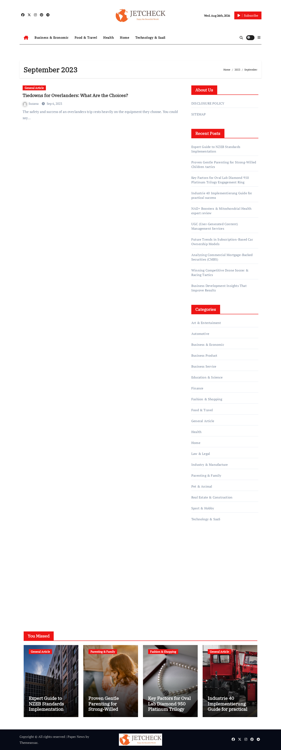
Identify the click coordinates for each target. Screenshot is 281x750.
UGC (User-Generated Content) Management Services (214, 226)
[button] (259, 37)
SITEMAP (198, 114)
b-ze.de (196, 588)
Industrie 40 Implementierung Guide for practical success (227, 706)
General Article (34, 88)
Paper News (76, 736)
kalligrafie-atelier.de (206, 576)
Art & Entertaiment (206, 322)
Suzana (34, 103)
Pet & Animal (201, 486)
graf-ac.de (198, 599)
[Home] (26, 37)
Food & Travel (86, 37)
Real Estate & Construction (211, 497)
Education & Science (207, 377)
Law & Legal (200, 453)
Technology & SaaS (150, 37)
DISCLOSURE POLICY (207, 103)
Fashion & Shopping (206, 399)
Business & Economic (52, 37)
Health (108, 37)
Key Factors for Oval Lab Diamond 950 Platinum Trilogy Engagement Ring (220, 179)
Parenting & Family (206, 475)
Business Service (203, 366)
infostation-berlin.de (206, 564)
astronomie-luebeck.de (208, 594)
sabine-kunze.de (203, 570)
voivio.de (198, 605)
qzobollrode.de (202, 547)
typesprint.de (201, 582)
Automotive (200, 333)
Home (124, 37)
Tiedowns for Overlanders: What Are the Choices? (75, 95)
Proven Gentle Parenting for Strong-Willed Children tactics (105, 706)
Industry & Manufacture (209, 464)
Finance (197, 388)
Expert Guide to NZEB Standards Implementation (215, 149)
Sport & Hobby (202, 508)
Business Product (204, 355)
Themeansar (28, 742)
